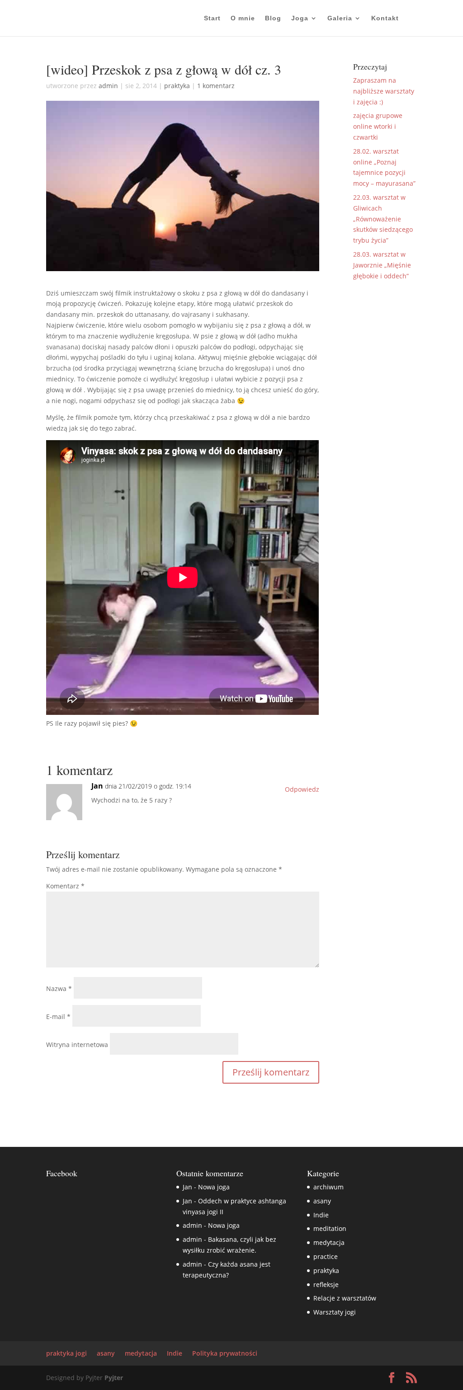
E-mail (58, 1016)
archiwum (328, 1187)
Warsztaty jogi (334, 1312)
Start (212, 18)
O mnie (243, 18)
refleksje (326, 1284)
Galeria (339, 18)
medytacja (329, 1242)
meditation (329, 1228)
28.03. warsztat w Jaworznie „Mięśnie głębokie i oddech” (382, 265)
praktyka (177, 85)
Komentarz (65, 886)
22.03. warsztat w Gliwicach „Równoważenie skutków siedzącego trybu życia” (383, 218)
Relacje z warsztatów (344, 1298)
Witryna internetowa (77, 1044)
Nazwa (59, 988)
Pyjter (113, 1377)
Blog (273, 18)
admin (108, 85)
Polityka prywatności (224, 1353)
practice (325, 1256)
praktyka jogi (66, 1353)
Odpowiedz (302, 789)
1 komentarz (216, 85)
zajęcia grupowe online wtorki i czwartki (377, 126)
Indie (321, 1215)
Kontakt (385, 18)
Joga (299, 18)
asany (322, 1201)
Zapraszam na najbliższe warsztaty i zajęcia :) (383, 91)
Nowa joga (214, 1187)
